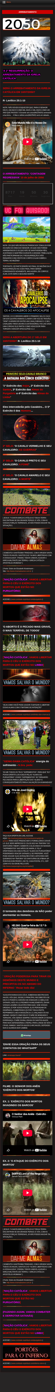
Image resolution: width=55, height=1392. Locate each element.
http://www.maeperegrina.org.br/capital (17, 866)
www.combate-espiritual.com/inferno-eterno (28, 1363)
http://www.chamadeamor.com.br (19, 571)
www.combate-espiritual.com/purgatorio (27, 599)
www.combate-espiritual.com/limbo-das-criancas (30, 715)
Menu (8, 2)
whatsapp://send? (14, 1055)
